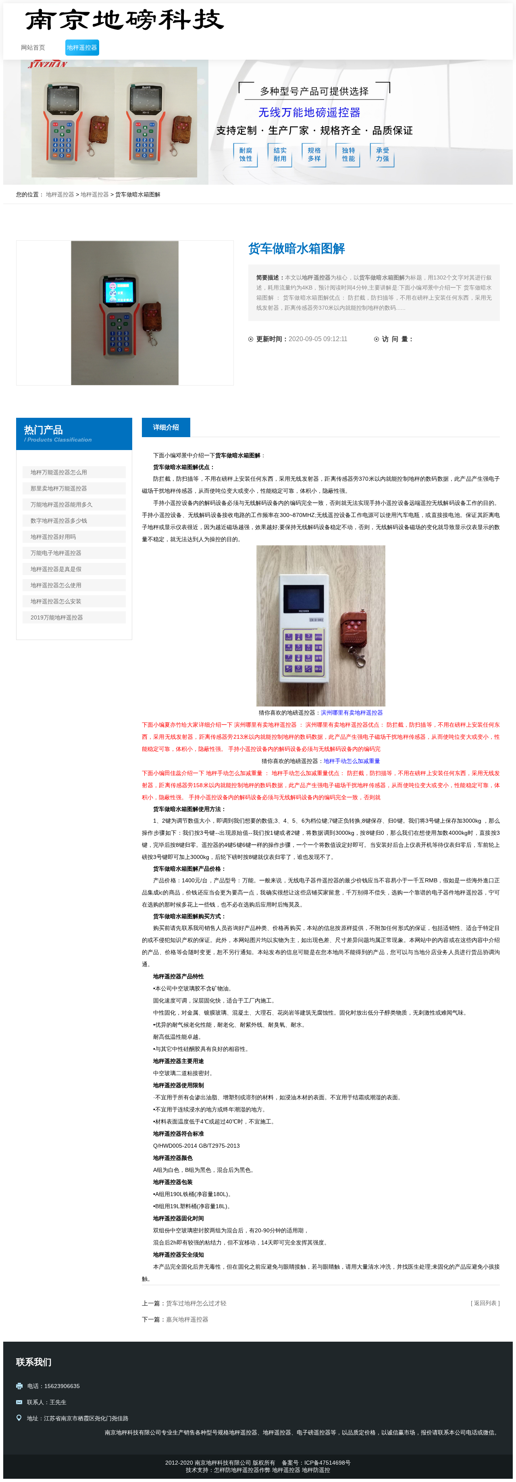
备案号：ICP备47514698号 (316, 1462)
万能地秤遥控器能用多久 (62, 504)
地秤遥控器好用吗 (53, 537)
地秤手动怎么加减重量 (352, 761)
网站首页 (33, 47)
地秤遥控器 (82, 47)
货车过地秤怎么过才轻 (196, 1303)
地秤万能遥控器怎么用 (59, 472)
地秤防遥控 (316, 1470)
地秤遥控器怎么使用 (56, 585)
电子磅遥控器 (314, 1432)
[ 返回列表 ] (485, 1303)
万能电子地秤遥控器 (56, 553)
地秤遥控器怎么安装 (56, 601)
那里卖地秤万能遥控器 (59, 488)
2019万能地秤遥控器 (57, 617)
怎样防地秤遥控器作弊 (242, 1470)
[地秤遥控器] (125, 19)
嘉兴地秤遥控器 (187, 1319)
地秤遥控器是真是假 (56, 569)
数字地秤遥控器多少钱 (59, 520)
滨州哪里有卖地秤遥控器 (352, 712)
